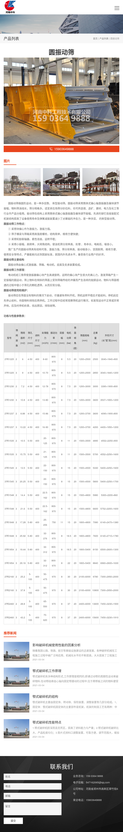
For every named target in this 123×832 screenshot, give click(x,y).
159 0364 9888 (94, 776)
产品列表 (103, 38)
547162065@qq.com (98, 782)
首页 (95, 38)
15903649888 (94, 800)
